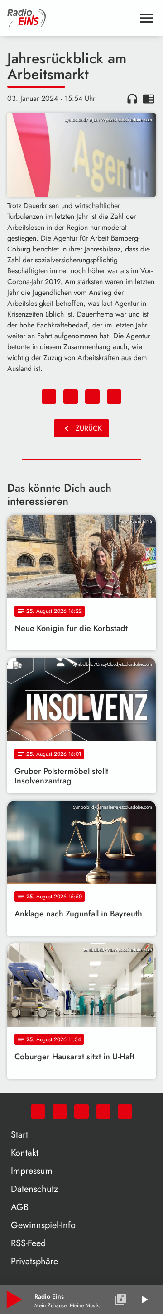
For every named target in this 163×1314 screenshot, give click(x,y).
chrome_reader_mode (148, 98)
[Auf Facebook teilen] (49, 396)
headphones (132, 98)
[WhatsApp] (38, 1111)
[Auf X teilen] (70, 396)
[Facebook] (60, 1111)
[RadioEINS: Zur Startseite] (70, 18)
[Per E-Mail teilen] (114, 396)
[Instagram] (81, 1111)
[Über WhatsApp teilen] (92, 396)
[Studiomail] (103, 1111)
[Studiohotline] (125, 1111)
